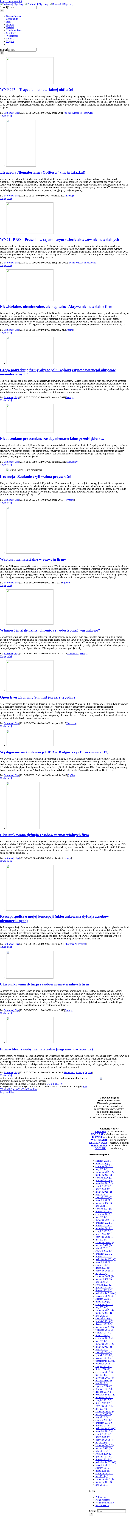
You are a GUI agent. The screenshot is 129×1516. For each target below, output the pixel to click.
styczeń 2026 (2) (103, 1177)
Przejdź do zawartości (11, 1)
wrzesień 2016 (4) (104, 1431)
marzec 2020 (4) (103, 1313)
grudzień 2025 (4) (104, 1180)
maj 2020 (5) (101, 1307)
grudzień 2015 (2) (104, 1456)
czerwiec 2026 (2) (104, 1166)
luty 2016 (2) (101, 1451)
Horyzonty (72, 461)
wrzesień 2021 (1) (104, 1262)
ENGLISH (100, 1131)
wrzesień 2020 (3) (104, 1296)
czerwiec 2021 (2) (104, 1270)
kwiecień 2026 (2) (104, 1172)
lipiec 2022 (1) (102, 1234)
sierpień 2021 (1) (103, 1265)
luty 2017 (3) (101, 1417)
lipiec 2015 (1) (102, 1470)
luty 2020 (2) (101, 1315)
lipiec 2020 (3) (102, 1301)
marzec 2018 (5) (103, 1380)
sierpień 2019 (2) (103, 1332)
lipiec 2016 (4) (102, 1437)
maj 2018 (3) (101, 1375)
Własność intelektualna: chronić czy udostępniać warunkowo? (50, 630)
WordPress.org (102, 1505)
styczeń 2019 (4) (103, 1352)
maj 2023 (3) (101, 1217)
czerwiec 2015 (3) (104, 1473)
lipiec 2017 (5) (102, 1403)
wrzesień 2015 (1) (104, 1465)
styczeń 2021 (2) (103, 1284)
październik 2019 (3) (105, 1327)
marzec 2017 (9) (103, 1414)
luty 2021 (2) (101, 1282)
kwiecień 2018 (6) (104, 1377)
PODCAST (97, 1134)
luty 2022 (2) (101, 1248)
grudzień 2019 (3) (104, 1321)
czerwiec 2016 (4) (104, 1439)
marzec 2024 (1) (103, 1203)
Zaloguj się (101, 1497)
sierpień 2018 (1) (103, 1366)
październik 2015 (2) (105, 1462)
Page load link (7, 1092)
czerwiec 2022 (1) (104, 1236)
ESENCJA (98, 1137)
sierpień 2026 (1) (103, 1160)
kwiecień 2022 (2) (104, 1242)
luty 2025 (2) (101, 1194)
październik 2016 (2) (105, 1428)
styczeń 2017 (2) (103, 1420)
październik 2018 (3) (105, 1360)
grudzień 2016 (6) (104, 1422)
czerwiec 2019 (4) (104, 1338)
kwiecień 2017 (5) (104, 1411)
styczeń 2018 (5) (103, 1386)
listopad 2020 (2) (103, 1290)
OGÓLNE (100, 1148)
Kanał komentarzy (104, 1502)
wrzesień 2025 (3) (104, 1183)
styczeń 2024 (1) (103, 1208)
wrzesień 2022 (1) (104, 1228)
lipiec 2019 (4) (102, 1335)
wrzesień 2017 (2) (104, 1397)
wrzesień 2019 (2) (104, 1329)
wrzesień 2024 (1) (104, 1200)
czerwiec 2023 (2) (104, 1214)
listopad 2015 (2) (103, 1459)
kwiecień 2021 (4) (104, 1276)
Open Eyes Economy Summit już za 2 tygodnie (37, 697)
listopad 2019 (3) (103, 1324)
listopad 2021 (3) (103, 1256)
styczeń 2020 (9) (103, 1318)
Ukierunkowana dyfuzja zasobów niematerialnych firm (44, 835)
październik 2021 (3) (105, 1259)
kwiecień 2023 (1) (104, 1220)
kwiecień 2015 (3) (104, 1479)
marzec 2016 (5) (103, 1448)
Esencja (70, 195)
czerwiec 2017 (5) (104, 1406)
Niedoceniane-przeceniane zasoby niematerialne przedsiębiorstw (52, 438)
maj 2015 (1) (101, 1476)
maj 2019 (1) (101, 1341)
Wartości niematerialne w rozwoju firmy (33, 559)
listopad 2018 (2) (103, 1358)
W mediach (80, 944)
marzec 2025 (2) (103, 1191)
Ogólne (69, 329)
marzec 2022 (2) (103, 1245)
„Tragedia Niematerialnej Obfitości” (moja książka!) (42, 172)
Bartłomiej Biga (11, 112)
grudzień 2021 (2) (104, 1253)
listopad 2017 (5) (103, 1391)
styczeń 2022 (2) (103, 1251)
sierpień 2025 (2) (103, 1186)
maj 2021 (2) (101, 1273)
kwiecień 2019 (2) (104, 1344)
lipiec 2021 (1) (102, 1267)
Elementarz (73, 653)
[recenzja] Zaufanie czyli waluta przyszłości (35, 476)
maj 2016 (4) (101, 1442)
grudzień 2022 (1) (104, 1222)
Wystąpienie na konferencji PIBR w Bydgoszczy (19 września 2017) (54, 752)
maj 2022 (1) (101, 1239)
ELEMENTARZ (98, 1142)
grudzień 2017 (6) (104, 1389)
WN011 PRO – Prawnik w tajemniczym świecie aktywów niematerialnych (59, 239)
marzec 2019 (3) (103, 1346)
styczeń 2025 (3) (103, 1197)
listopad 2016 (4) (103, 1425)
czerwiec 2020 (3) (104, 1304)
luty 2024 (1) (101, 1205)
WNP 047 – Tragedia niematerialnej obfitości (36, 90)
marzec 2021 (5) (103, 1279)
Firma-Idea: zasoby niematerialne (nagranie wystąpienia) (46, 1049)
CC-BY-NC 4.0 (54, 1083)
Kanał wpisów (102, 1499)
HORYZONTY (99, 1145)
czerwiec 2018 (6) (104, 1372)
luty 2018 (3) (101, 1383)
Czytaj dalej (6, 115)
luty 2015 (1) (101, 1484)
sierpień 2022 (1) (103, 1231)
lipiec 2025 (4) (102, 1189)
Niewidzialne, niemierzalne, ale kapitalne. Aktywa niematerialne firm (56, 306)
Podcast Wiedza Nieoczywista (78, 112)
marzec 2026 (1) (103, 1174)
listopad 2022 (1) (103, 1225)
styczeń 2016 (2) (103, 1453)
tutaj (85, 1086)
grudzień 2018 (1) (104, 1355)
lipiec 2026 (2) (102, 1163)
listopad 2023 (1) (103, 1211)
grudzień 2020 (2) (104, 1287)
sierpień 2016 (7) (103, 1434)
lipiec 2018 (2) (102, 1369)
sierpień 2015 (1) (103, 1468)
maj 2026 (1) (101, 1169)
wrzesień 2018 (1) (104, 1363)
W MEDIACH (99, 1140)
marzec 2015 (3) (103, 1482)
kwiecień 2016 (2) (104, 1445)
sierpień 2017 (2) (103, 1400)
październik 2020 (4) (105, 1293)
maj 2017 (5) (101, 1408)
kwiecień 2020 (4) (104, 1310)
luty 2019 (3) (101, 1349)
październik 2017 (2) (105, 1394)
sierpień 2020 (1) (103, 1298)
